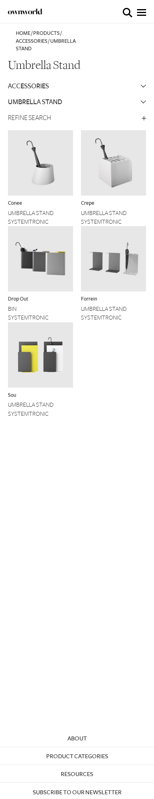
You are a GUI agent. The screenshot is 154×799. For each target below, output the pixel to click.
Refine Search (29, 118)
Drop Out (18, 299)
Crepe (87, 203)
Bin (12, 308)
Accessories (31, 41)
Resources (77, 774)
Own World (25, 11)
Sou (12, 395)
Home (23, 33)
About (77, 738)
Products (46, 33)
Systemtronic (28, 221)
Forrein (89, 299)
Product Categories (77, 756)
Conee (15, 203)
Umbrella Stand (31, 213)
